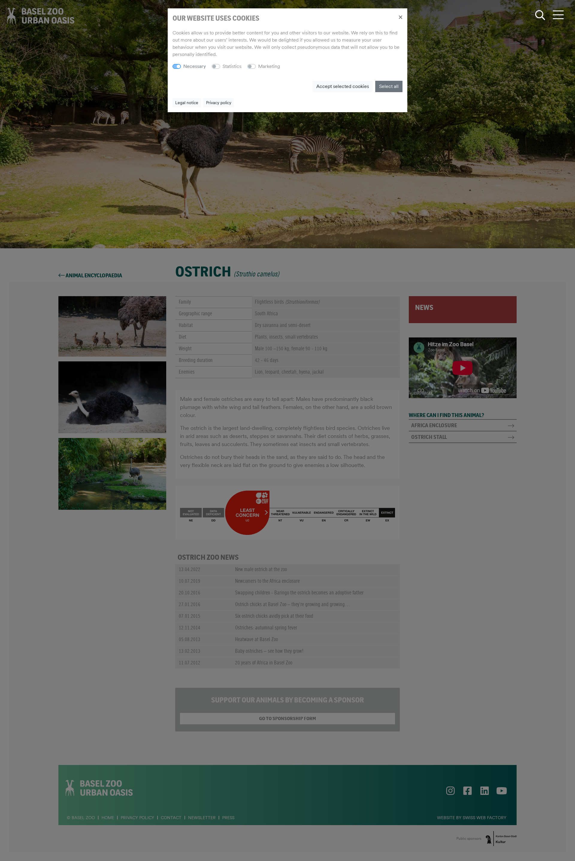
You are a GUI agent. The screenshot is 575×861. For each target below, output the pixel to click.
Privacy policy (218, 102)
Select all (389, 86)
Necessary (194, 66)
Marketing (269, 66)
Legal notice (186, 102)
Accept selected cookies (342, 86)
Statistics (232, 66)
